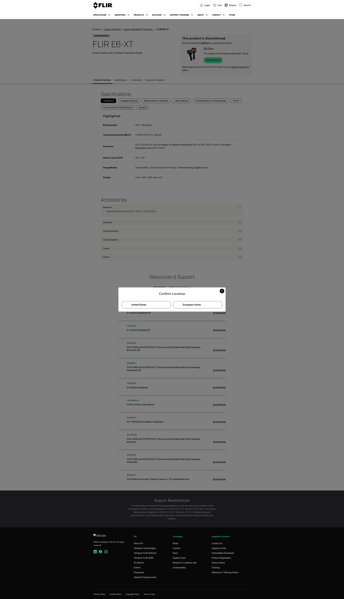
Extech (137, 567)
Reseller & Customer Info (185, 563)
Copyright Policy (132, 594)
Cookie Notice (115, 594)
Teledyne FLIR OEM (143, 558)
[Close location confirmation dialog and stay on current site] (222, 291)
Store (232, 15)
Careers (176, 548)
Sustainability (179, 567)
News (175, 543)
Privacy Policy (99, 594)
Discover (157, 15)
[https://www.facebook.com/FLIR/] (100, 551)
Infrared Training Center (145, 577)
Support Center (219, 548)
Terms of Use (149, 594)
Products (139, 15)
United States (138, 304)
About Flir (138, 543)
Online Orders (218, 563)
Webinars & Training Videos (225, 572)
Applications (99, 15)
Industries (120, 15)
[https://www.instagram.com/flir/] (106, 551)
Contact (216, 15)
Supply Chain (179, 558)
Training (215, 567)
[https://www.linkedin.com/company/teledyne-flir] (95, 551)
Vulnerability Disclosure (223, 553)
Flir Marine (139, 563)
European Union (192, 304)
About (200, 15)
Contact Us (217, 543)
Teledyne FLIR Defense (145, 553)
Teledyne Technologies (145, 548)
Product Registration (221, 558)
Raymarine (139, 572)
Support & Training (179, 15)
